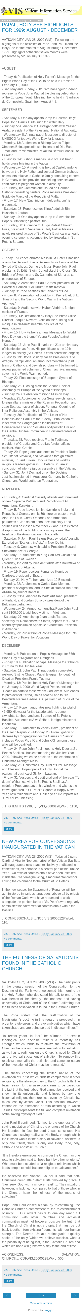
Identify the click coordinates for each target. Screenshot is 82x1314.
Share (9, 828)
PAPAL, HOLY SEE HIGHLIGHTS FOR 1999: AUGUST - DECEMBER (40, 27)
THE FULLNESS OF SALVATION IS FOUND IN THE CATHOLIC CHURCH (40, 963)
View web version (41, 1303)
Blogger (48, 1310)
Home (41, 1295)
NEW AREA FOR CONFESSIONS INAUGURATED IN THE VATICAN (38, 844)
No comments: (13, 822)
